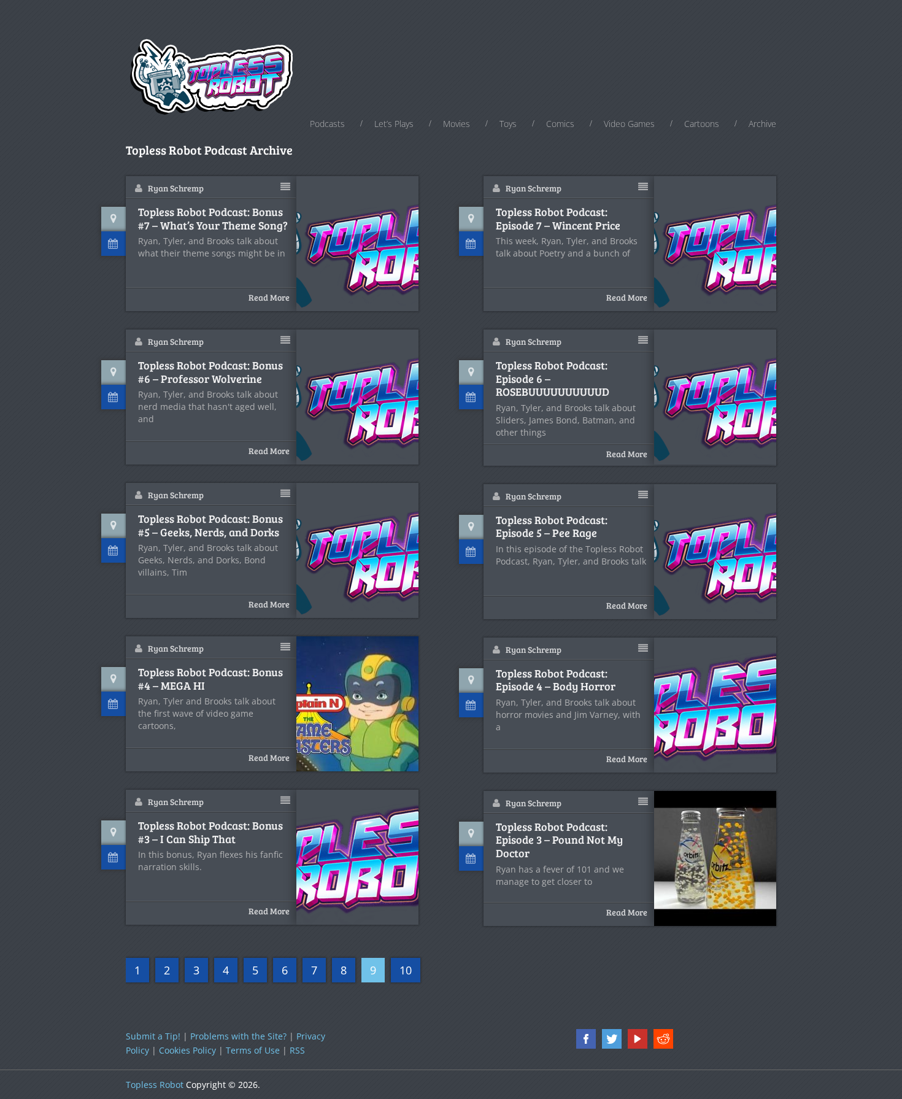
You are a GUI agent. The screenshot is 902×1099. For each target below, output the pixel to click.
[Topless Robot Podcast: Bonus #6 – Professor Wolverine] (357, 397)
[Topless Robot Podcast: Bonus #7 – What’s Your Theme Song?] (357, 243)
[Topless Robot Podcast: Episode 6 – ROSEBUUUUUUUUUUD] (715, 397)
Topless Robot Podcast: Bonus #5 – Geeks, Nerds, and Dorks (210, 525)
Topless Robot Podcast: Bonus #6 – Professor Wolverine (210, 372)
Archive (762, 123)
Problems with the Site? (238, 1036)
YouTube (637, 1039)
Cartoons (701, 123)
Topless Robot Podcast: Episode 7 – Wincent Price (558, 219)
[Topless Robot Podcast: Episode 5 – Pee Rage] (715, 551)
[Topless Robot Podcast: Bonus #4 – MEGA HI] (357, 703)
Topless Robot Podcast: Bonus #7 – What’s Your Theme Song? (213, 219)
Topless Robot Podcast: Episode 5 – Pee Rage (551, 527)
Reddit (663, 1039)
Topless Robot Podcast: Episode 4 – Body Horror (555, 680)
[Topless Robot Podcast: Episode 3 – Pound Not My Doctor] (715, 858)
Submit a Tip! (153, 1036)
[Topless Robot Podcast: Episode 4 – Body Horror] (715, 705)
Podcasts (327, 123)
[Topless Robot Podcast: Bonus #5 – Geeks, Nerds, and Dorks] (357, 550)
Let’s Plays (394, 123)
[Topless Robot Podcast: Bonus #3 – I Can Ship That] (357, 857)
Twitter (612, 1039)
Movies (456, 123)
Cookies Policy (187, 1050)
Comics (560, 123)
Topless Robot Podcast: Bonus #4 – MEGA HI (210, 679)
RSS (297, 1050)
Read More (269, 297)
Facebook (586, 1039)
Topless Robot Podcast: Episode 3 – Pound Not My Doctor (559, 840)
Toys (508, 123)
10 (405, 970)
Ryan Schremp (176, 188)
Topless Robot (154, 1084)
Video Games (629, 123)
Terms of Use (253, 1050)
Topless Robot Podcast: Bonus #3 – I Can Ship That (210, 832)
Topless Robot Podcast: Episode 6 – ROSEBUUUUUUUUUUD (552, 379)
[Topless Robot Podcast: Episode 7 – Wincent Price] (715, 243)
